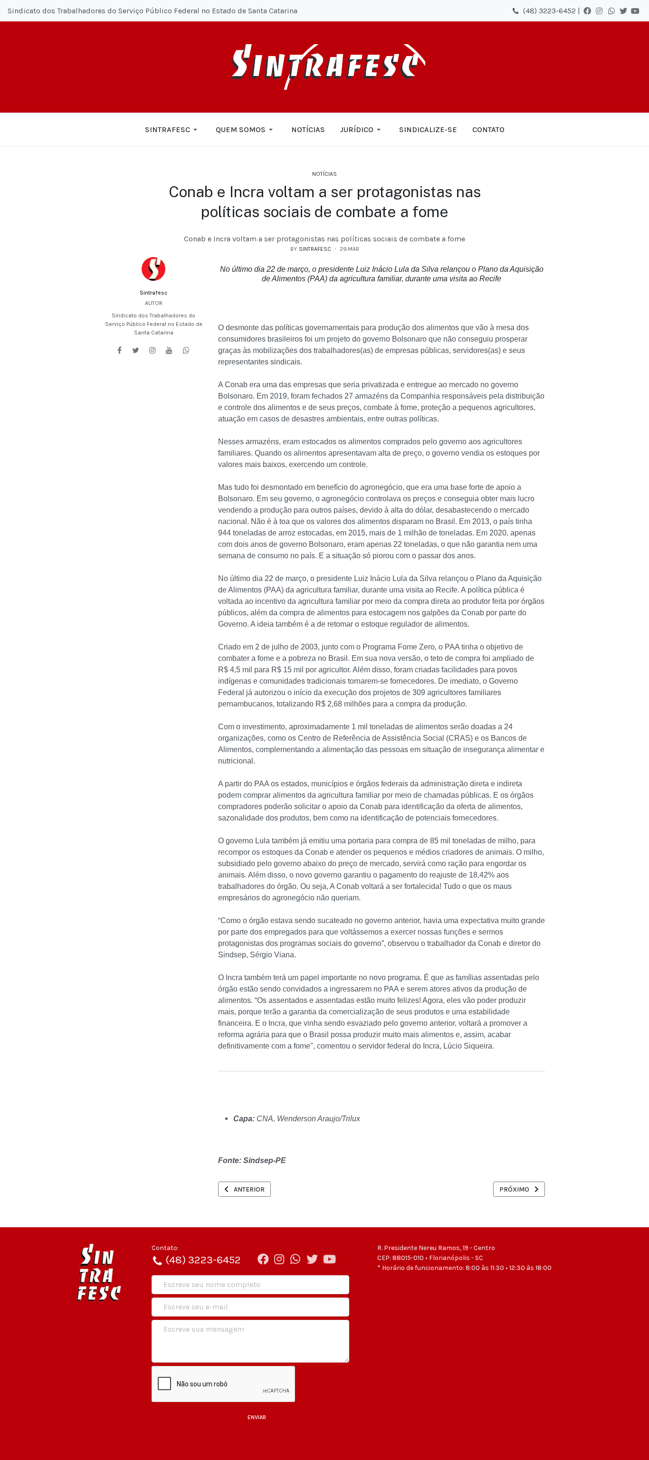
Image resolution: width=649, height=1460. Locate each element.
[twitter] (135, 350)
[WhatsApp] (611, 11)
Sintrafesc (153, 292)
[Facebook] (587, 11)
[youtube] (169, 350)
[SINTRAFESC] (324, 67)
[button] (172, 129)
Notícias (324, 174)
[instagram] (152, 350)
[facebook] (119, 350)
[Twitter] (623, 11)
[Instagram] (599, 11)
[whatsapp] (186, 350)
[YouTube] (635, 11)
